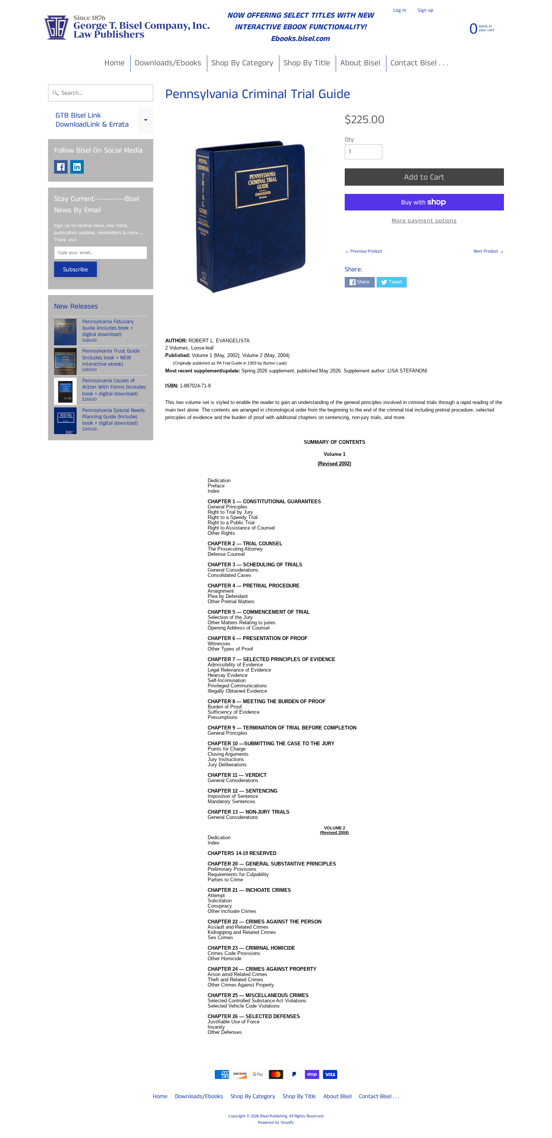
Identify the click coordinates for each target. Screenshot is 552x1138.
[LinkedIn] (77, 167)
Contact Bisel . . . (419, 63)
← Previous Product (363, 251)
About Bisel (360, 63)
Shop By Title (307, 63)
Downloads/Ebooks (168, 63)
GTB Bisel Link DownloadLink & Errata (104, 120)
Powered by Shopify (276, 1123)
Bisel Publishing (273, 1116)
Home (114, 63)
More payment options (424, 220)
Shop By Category (242, 63)
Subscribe (75, 269)
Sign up (425, 10)
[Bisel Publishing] (128, 27)
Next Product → (489, 251)
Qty (349, 139)
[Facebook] (61, 167)
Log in (400, 10)
